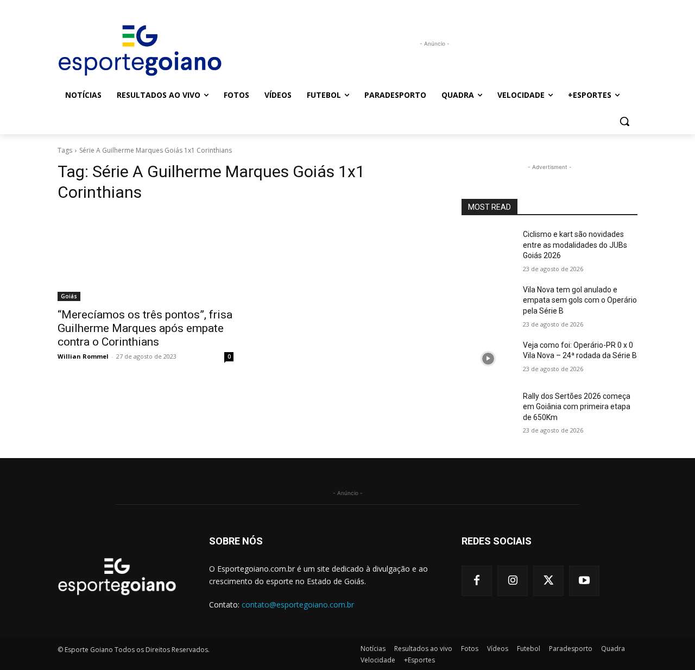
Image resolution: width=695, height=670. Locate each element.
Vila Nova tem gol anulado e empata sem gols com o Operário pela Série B (580, 300)
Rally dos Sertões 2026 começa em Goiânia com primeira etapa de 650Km (576, 407)
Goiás (69, 296)
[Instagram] (512, 581)
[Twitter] (548, 581)
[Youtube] (584, 581)
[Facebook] (477, 581)
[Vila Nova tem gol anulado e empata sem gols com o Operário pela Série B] (488, 303)
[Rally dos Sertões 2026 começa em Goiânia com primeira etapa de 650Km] (488, 409)
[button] (624, 121)
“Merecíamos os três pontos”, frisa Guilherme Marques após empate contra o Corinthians (145, 328)
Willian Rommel (83, 356)
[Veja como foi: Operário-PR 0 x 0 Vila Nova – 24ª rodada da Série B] (488, 358)
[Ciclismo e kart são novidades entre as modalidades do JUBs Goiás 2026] (488, 247)
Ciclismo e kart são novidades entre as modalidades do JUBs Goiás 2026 (575, 245)
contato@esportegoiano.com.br (298, 604)
